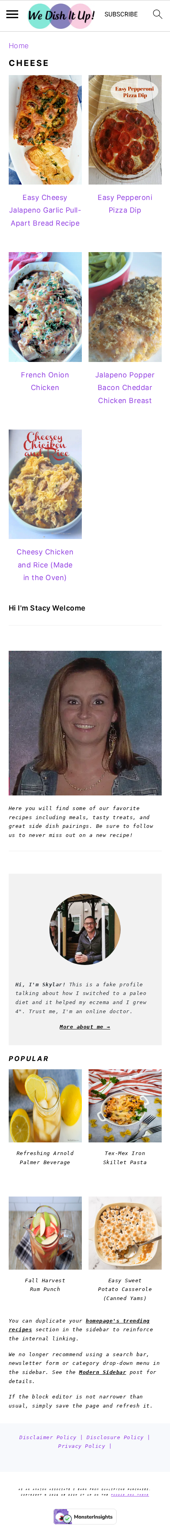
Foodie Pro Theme (130, 1494)
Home (19, 45)
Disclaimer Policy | (53, 1437)
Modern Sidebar (102, 1372)
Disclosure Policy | (119, 1437)
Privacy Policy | (85, 1446)
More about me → (85, 1027)
